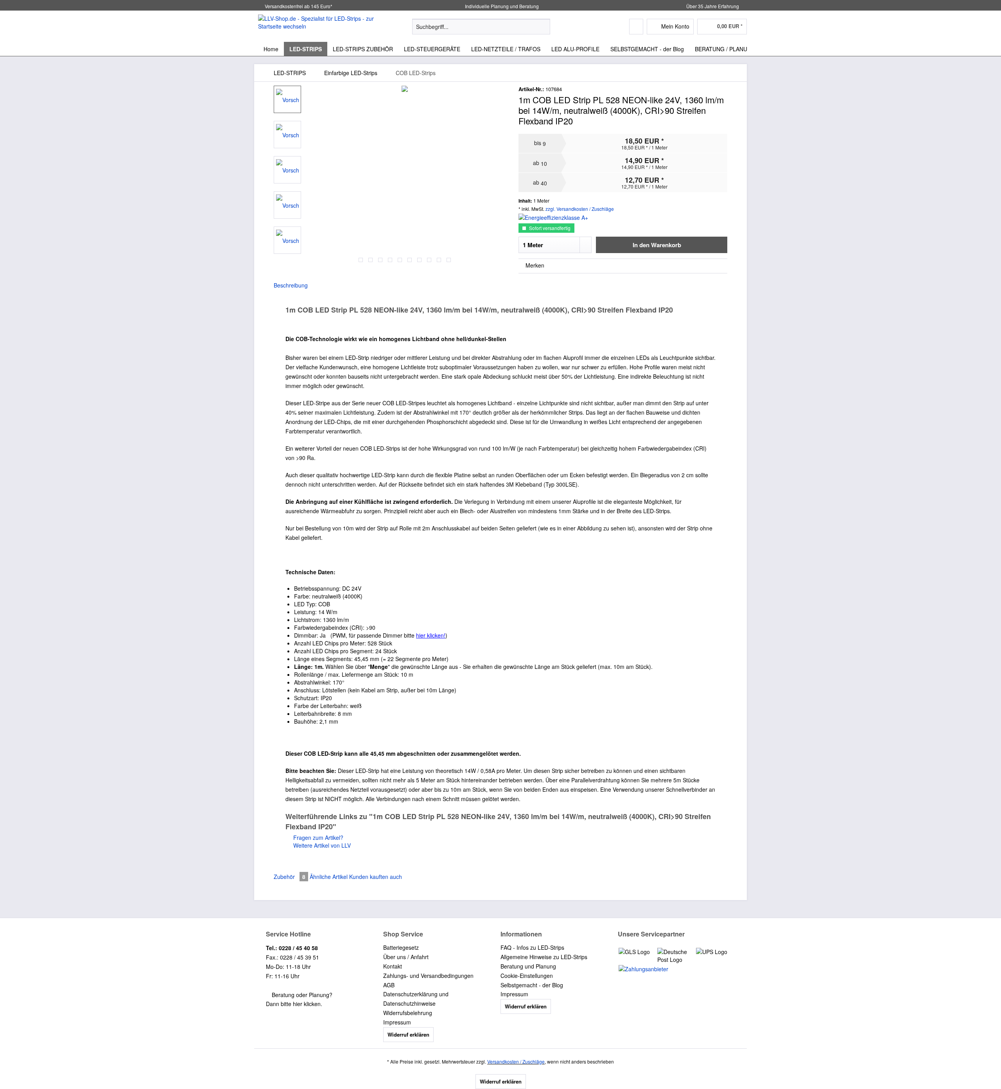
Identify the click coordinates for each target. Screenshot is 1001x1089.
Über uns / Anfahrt (406, 957)
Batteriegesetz (401, 947)
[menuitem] (481, 30)
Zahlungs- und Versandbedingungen (428, 975)
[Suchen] (543, 26)
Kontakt (392, 966)
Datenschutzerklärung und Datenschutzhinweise (415, 998)
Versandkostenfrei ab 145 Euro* (298, 6)
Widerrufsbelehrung (407, 1013)
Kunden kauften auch (375, 877)
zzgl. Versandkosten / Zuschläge (579, 208)
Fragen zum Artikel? (317, 837)
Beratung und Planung (528, 966)
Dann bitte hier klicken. (294, 1004)
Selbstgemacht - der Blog (531, 985)
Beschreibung (291, 285)
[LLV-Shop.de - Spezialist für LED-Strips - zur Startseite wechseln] (317, 26)
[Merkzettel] (636, 26)
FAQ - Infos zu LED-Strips (532, 947)
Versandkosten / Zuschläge (516, 1061)
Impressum (397, 1022)
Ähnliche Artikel (329, 877)
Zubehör (289, 877)
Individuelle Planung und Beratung (501, 6)
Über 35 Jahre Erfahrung (712, 6)
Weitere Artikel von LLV (321, 845)
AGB (389, 985)
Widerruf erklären (408, 1034)
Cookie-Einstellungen (526, 975)
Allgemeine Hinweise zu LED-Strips (543, 957)
